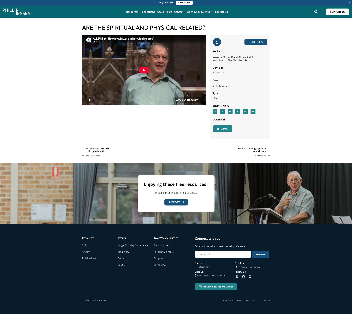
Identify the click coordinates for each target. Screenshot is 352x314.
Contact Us (221, 11)
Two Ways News (162, 245)
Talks (85, 245)
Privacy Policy (228, 300)
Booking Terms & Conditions (248, 300)
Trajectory (123, 251)
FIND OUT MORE (184, 3)
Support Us (337, 11)
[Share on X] (222, 111)
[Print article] (253, 111)
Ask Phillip (218, 73)
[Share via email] (245, 111)
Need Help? (255, 42)
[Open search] (316, 12)
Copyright (266, 300)
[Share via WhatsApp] (237, 111)
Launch (122, 264)
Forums (122, 258)
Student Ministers (164, 251)
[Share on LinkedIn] (230, 111)
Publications (148, 11)
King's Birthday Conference (133, 245)
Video (216, 98)
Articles (86, 251)
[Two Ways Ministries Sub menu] (212, 12)
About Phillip (164, 11)
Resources (132, 11)
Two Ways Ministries (197, 11)
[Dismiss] (349, 2)
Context (178, 11)
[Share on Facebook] (215, 111)
